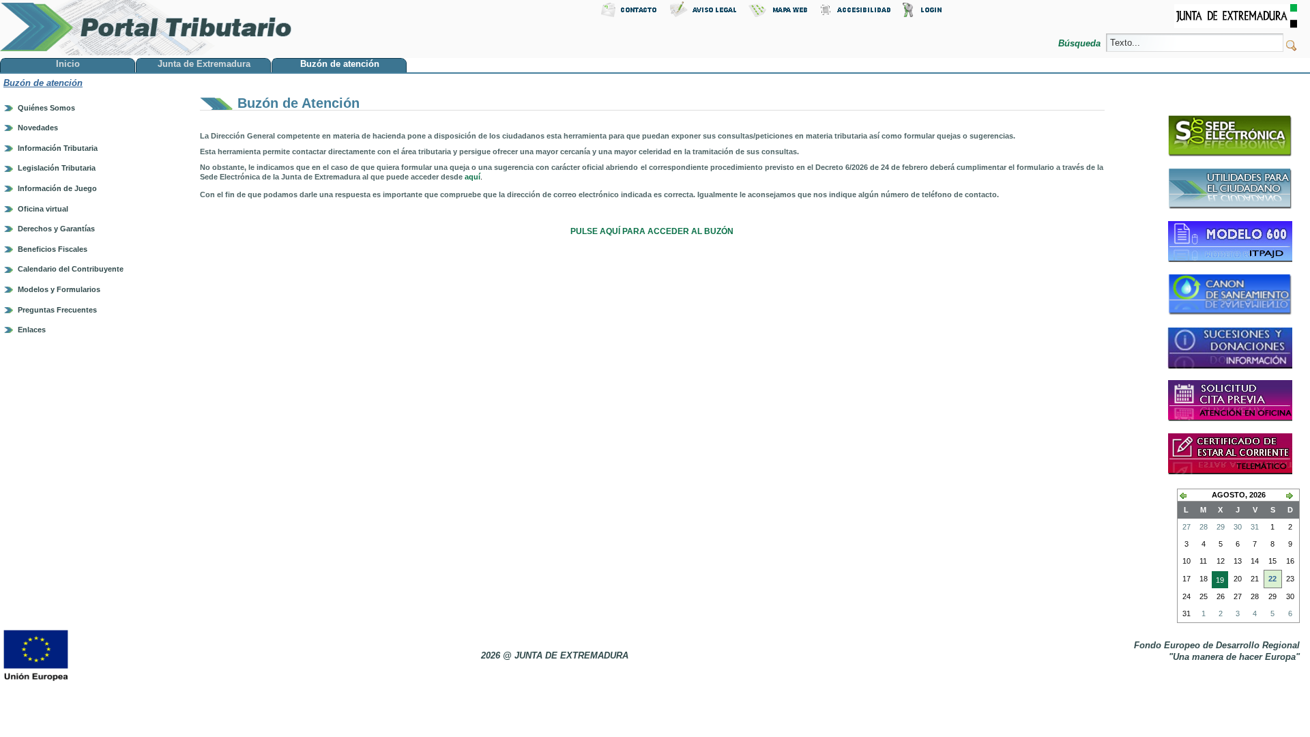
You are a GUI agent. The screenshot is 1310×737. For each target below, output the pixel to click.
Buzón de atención (43, 83)
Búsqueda (1080, 43)
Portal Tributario (146, 27)
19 (1218, 582)
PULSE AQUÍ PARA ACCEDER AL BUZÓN (651, 231)
